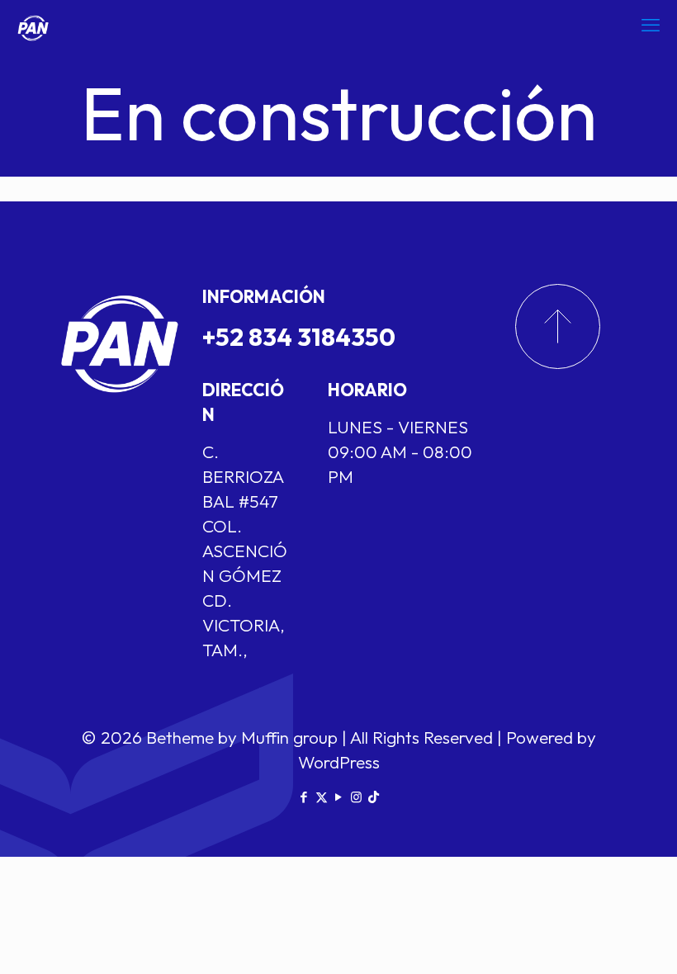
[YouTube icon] (339, 797)
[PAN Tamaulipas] (33, 25)
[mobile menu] (651, 25)
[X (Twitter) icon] (321, 797)
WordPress (339, 762)
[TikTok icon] (373, 797)
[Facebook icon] (304, 797)
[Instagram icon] (356, 797)
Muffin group (289, 737)
